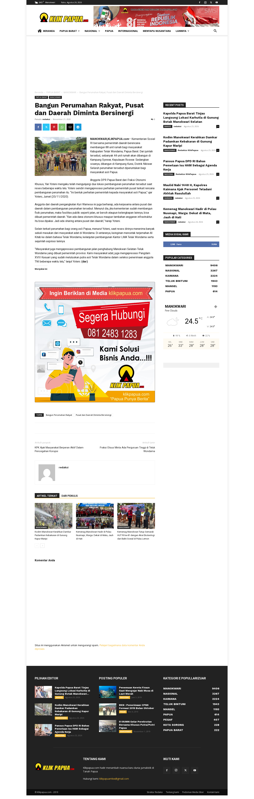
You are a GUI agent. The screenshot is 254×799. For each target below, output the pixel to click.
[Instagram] (205, 2)
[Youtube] (216, 2)
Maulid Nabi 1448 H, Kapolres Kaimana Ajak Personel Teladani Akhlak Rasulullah (187, 189)
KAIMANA (168, 198)
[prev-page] (37, 545)
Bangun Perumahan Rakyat (59, 415)
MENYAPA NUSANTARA (157, 31)
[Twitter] (211, 2)
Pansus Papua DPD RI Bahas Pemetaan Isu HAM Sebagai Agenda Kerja (190, 165)
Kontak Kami (213, 792)
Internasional (128, 31)
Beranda (49, 31)
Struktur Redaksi (155, 792)
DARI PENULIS (70, 495)
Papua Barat (68, 31)
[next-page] (42, 545)
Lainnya (181, 31)
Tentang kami (172, 792)
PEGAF (123, 712)
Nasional (91, 31)
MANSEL (167, 126)
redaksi (46, 119)
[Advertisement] (127, 65)
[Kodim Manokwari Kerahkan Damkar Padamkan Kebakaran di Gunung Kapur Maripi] (53, 516)
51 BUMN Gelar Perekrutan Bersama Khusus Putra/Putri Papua (137, 724)
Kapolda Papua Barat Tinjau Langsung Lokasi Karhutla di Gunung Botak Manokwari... (72, 690)
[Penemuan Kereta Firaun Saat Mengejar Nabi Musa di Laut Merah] (107, 692)
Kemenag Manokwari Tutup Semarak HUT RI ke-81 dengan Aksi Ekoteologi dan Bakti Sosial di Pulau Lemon (136, 535)
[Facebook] (199, 2)
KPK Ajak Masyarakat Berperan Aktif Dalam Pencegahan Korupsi (59, 449)
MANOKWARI (70, 92)
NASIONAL (168, 174)
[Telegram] (77, 127)
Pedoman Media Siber (193, 792)
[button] (215, 31)
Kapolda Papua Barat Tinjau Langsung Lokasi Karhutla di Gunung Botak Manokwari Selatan (191, 117)
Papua (109, 31)
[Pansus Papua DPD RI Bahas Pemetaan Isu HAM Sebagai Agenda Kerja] (43, 730)
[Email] (70, 127)
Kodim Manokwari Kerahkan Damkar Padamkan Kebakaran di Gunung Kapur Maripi (53, 535)
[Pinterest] (54, 127)
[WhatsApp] (62, 127)
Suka (214, 244)
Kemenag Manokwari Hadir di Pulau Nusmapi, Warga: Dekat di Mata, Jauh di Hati (94, 535)
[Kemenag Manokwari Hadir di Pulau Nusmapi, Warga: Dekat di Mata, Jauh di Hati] (95, 516)
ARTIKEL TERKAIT (47, 495)
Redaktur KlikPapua (188, 150)
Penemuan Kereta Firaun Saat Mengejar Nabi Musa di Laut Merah (136, 690)
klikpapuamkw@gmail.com (114, 778)
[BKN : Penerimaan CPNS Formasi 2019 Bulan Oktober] (107, 709)
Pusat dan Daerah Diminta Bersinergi (93, 415)
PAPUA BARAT (53, 92)
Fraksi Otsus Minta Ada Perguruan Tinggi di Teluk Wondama (127, 449)
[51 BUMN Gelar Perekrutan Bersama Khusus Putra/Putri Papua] (107, 726)
